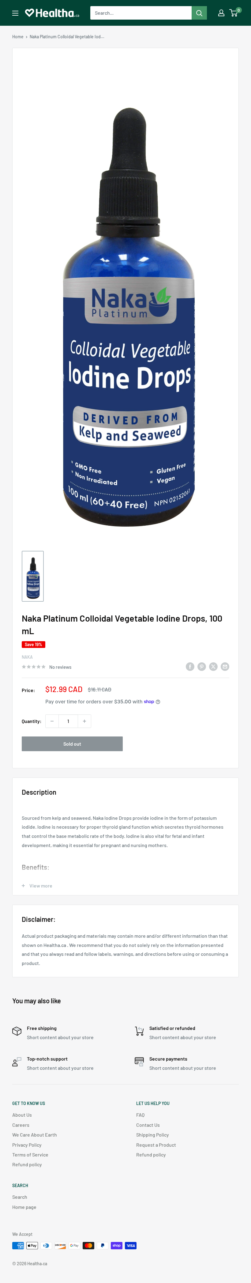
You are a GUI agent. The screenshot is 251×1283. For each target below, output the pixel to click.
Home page (24, 1207)
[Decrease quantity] (52, 721)
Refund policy (27, 1164)
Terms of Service (30, 1154)
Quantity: (32, 721)
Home (18, 36)
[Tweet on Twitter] (213, 666)
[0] (234, 13)
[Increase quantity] (84, 721)
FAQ (140, 1115)
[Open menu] (15, 13)
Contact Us (148, 1125)
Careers (20, 1125)
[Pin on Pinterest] (201, 666)
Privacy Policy (27, 1145)
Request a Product (156, 1145)
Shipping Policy (152, 1134)
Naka (27, 657)
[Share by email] (225, 666)
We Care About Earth (34, 1134)
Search (19, 1197)
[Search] (199, 13)
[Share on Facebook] (190, 666)
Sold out (72, 744)
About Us (22, 1115)
